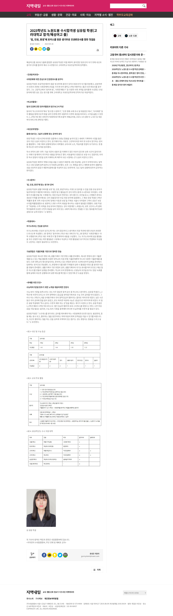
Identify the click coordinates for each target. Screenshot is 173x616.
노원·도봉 (133, 35)
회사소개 (29, 598)
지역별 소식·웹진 (103, 15)
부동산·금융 (41, 15)
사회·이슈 (85, 15)
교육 (28, 15)
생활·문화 (56, 15)
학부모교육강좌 (125, 15)
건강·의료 (71, 15)
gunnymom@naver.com (90, 556)
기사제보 (38, 598)
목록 (99, 569)
